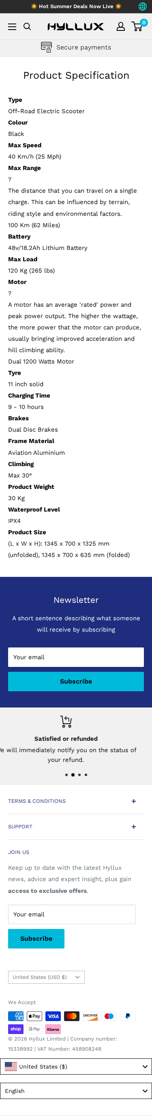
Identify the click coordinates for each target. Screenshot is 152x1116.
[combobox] (76, 1066)
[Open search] (27, 26)
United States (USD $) (39, 977)
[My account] (121, 26)
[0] (137, 26)
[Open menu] (12, 27)
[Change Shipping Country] (143, 6)
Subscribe (76, 681)
